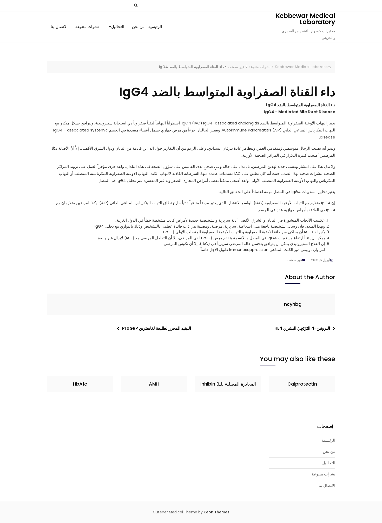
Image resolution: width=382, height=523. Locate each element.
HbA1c (80, 384)
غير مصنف (294, 259)
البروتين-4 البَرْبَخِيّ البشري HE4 (302, 328)
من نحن (138, 26)
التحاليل (117, 26)
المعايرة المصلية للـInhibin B (228, 384)
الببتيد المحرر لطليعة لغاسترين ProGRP (156, 328)
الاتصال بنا (59, 26)
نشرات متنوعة (87, 26)
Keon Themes (216, 512)
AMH (154, 384)
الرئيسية (155, 26)
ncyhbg (292, 304)
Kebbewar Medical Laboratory (305, 18)
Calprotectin (302, 384)
